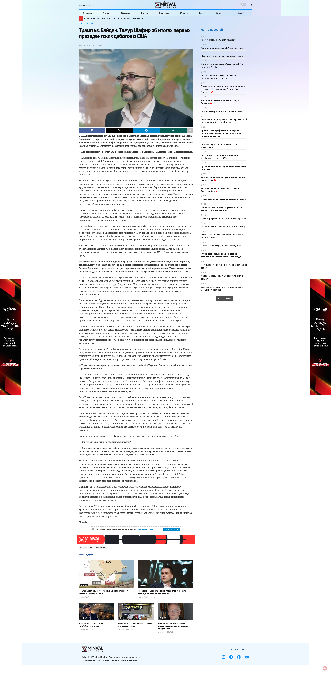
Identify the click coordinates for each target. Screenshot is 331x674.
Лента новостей (212, 29)
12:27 (204, 127)
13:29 (204, 72)
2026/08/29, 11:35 (87, 597)
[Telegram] (231, 657)
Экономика (164, 13)
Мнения (90, 23)
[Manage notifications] (325, 668)
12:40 (204, 116)
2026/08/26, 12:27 (166, 632)
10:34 (204, 250)
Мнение (184, 13)
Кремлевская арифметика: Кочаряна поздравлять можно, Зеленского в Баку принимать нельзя (221, 133)
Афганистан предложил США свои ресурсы (222, 48)
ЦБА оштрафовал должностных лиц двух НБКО (224, 218)
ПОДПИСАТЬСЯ (172, 529)
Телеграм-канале (145, 529)
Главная (82, 23)
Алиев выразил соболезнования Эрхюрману (223, 226)
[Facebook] (239, 657)
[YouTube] (247, 657)
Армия (219, 13)
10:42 (204, 242)
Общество (125, 13)
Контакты (239, 650)
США (91, 547)
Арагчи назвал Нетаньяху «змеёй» (218, 40)
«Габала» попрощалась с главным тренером (223, 56)
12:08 (204, 163)
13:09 (204, 97)
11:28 (204, 204)
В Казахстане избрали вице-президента (221, 246)
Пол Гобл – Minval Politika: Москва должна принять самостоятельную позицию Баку (173, 626)
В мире (144, 13)
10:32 (204, 261)
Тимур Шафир (101, 547)
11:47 (204, 185)
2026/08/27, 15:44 (88, 629)
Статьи (106, 13)
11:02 (204, 223)
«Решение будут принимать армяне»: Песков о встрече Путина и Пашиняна (123, 18)
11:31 (204, 196)
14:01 (204, 53)
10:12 (204, 283)
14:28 (204, 36)
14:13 (204, 45)
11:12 (204, 215)
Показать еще (224, 298)
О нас (229, 650)
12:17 (204, 152)
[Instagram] (223, 657)
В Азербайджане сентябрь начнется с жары (223, 199)
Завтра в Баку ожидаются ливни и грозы (222, 111)
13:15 (204, 83)
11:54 (204, 174)
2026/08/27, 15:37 (127, 629)
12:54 (204, 108)
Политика (87, 13)
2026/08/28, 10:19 (147, 597)
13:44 (204, 61)
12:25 (204, 141)
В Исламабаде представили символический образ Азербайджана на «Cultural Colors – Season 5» (223, 89)
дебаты (83, 547)
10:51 (204, 231)
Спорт (202, 13)
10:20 (204, 272)
